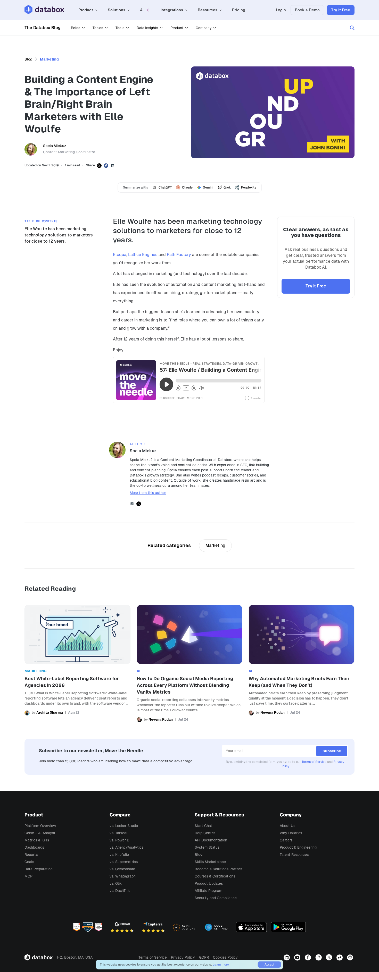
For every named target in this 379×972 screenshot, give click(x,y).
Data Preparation (38, 869)
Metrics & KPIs (36, 840)
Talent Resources (294, 854)
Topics (98, 28)
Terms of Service (314, 762)
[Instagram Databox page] (319, 957)
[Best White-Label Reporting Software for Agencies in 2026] (77, 663)
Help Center (205, 833)
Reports (31, 854)
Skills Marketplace (210, 862)
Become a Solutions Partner (218, 869)
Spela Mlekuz (54, 146)
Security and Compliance (216, 898)
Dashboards (34, 847)
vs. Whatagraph (123, 876)
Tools (120, 28)
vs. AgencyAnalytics (126, 847)
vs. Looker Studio (124, 826)
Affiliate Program (208, 891)
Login (281, 10)
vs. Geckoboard (122, 869)
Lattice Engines (143, 254)
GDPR (204, 957)
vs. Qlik (116, 883)
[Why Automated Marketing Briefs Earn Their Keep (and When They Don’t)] (302, 663)
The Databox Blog (42, 27)
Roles (75, 28)
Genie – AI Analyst (39, 833)
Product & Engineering (298, 847)
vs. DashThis (120, 891)
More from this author (148, 493)
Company (203, 28)
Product (176, 28)
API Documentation (211, 840)
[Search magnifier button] (352, 27)
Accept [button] (269, 964)
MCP (28, 876)
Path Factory (179, 254)
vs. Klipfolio (119, 854)
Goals (29, 862)
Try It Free (340, 10)
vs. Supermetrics (124, 862)
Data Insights (147, 28)
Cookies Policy (225, 957)
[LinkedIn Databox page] (287, 957)
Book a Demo (307, 10)
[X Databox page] (329, 957)
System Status (207, 847)
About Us (287, 826)
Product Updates (209, 883)
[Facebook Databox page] (308, 957)
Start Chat (203, 826)
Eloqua (119, 254)
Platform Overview (40, 826)
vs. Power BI (120, 840)
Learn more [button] (221, 964)
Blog (28, 59)
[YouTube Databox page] (298, 957)
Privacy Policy (183, 957)
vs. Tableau (119, 833)
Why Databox (291, 833)
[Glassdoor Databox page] (340, 957)
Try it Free (316, 286)
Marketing (49, 59)
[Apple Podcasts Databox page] (351, 957)
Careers (286, 840)
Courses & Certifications (215, 876)
